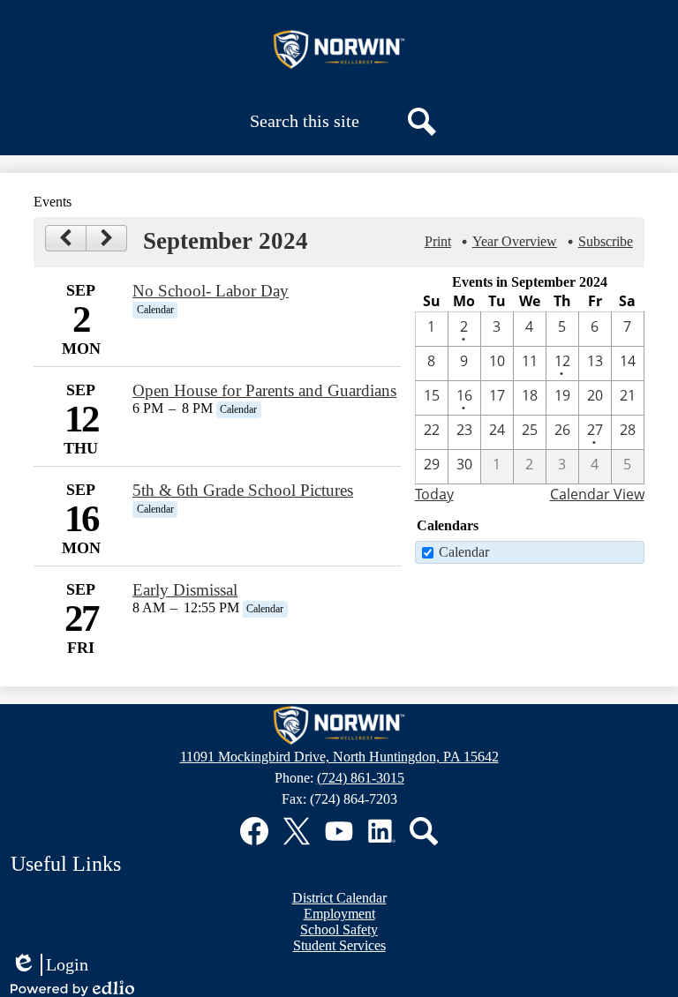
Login (49, 965)
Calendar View (597, 494)
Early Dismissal (184, 590)
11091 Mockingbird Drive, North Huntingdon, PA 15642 (339, 756)
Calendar (464, 551)
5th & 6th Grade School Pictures (242, 490)
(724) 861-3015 (360, 777)
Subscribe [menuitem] (605, 241)
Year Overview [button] (514, 241)
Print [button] (438, 241)
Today (434, 494)
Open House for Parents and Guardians (264, 390)
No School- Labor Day (210, 290)
